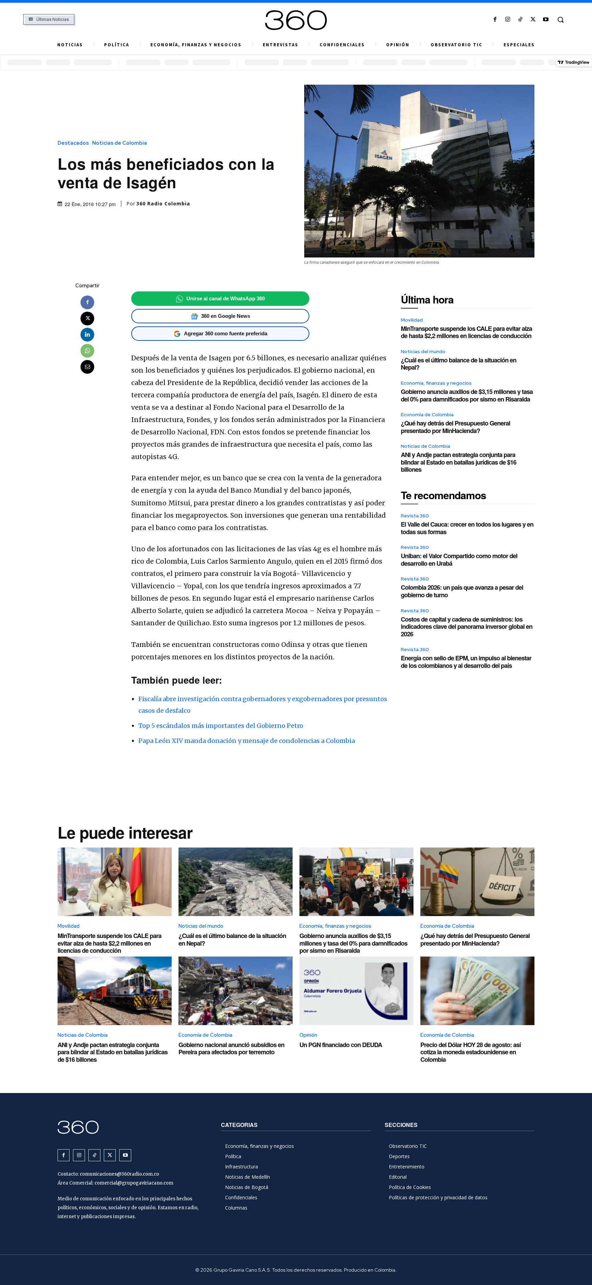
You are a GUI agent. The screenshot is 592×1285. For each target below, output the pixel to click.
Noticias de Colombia (119, 143)
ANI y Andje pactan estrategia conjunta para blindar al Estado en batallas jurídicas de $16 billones (458, 462)
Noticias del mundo (423, 351)
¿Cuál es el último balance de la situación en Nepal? (458, 364)
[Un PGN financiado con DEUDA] (356, 991)
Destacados (73, 143)
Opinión (308, 1035)
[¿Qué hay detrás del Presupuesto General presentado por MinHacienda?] (477, 882)
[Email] (87, 367)
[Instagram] (507, 19)
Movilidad (412, 320)
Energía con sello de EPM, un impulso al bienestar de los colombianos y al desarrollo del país (466, 661)
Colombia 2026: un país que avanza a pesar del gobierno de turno (462, 591)
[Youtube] (546, 19)
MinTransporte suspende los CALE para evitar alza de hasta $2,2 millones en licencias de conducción (466, 332)
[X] (533, 19)
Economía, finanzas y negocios (436, 383)
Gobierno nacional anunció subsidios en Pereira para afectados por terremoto (231, 1048)
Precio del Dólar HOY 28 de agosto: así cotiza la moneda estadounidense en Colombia (470, 1052)
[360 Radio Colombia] (295, 20)
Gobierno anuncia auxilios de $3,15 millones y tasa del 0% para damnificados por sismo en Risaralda (467, 395)
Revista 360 (415, 516)
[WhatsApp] (87, 351)
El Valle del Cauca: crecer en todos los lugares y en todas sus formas (467, 528)
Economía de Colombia (427, 414)
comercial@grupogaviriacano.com (134, 1183)
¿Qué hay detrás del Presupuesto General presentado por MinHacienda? (455, 427)
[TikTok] (520, 19)
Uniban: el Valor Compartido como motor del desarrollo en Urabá (459, 559)
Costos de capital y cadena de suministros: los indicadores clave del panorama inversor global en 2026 (466, 626)
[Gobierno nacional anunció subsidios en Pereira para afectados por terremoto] (235, 991)
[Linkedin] (87, 334)
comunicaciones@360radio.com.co (119, 1174)
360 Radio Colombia (163, 204)
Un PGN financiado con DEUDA (340, 1044)
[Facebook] (495, 19)
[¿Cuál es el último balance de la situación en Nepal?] (235, 882)
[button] (560, 19)
